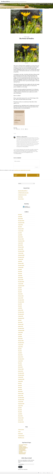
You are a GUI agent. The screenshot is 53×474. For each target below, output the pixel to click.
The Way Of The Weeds (23, 447)
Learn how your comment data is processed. (22, 170)
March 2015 (20, 354)
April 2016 (20, 336)
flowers (21, 151)
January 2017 (20, 326)
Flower (25, 149)
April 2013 (20, 389)
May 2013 (20, 387)
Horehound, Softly (22, 452)
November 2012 (21, 399)
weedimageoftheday (18, 153)
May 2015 (20, 350)
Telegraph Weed (31, 150)
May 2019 (20, 291)
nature (37, 151)
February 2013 (20, 393)
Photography (22, 150)
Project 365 (27, 150)
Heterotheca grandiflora (30, 149)
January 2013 (20, 395)
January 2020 (20, 279)
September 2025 (21, 222)
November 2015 (21, 342)
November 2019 (21, 281)
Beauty (18, 149)
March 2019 (20, 293)
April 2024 (20, 234)
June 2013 (20, 385)
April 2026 (20, 216)
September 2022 (21, 255)
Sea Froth (21, 445)
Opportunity (18, 150)
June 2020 (20, 271)
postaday (19, 152)
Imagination (36, 149)
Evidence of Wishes (22, 446)
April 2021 (20, 261)
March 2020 (20, 277)
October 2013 (20, 377)
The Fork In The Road (23, 444)
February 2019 (20, 295)
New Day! (20, 451)
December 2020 (21, 265)
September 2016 (21, 330)
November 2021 (21, 257)
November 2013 (21, 375)
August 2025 (20, 224)
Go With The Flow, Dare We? (23, 192)
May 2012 (20, 411)
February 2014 (20, 369)
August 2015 (20, 346)
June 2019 (20, 289)
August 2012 (20, 405)
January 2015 (20, 356)
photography (16, 152)
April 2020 (20, 275)
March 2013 (20, 391)
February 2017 (20, 324)
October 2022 (20, 253)
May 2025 (20, 226)
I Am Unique (20, 196)
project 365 (23, 152)
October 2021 (20, 259)
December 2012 (21, 397)
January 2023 (20, 249)
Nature (15, 150)
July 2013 (20, 383)
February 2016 (20, 340)
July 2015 (19, 348)
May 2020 (20, 273)
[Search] (34, 183)
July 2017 (19, 320)
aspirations (18, 151)
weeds (32, 152)
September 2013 (21, 379)
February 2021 (20, 263)
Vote (22, 123)
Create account (21, 429)
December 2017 (21, 312)
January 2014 (20, 371)
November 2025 (21, 220)
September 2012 (21, 403)
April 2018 (20, 308)
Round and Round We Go (22, 190)
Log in (19, 431)
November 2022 (21, 251)
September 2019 (21, 285)
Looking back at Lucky (22, 194)
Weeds (36, 150)
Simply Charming (22, 448)
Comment (36, 167)
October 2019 (20, 283)
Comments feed (21, 435)
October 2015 (20, 344)
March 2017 (20, 322)
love (34, 151)
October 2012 (20, 401)
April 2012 (20, 413)
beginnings (21, 149)
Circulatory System (22, 450)
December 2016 (21, 328)
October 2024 (20, 230)
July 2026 (20, 214)
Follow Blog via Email (26, 458)
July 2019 (20, 287)
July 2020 (20, 269)
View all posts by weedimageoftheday (22, 146)
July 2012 (20, 407)
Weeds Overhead (22, 453)
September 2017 (21, 318)
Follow (20, 466)
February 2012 (20, 417)
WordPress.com (21, 437)
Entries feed (20, 433)
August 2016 (20, 332)
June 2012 (20, 409)
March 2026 (20, 218)
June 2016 (20, 334)
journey (32, 151)
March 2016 (20, 338)
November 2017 (21, 314)
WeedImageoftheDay (5, 1)
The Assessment (22, 449)
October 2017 (20, 316)
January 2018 (20, 310)
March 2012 (20, 415)
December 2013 (21, 373)
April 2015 (20, 352)
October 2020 (20, 267)
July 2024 (20, 232)
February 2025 (21, 228)
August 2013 (20, 381)
